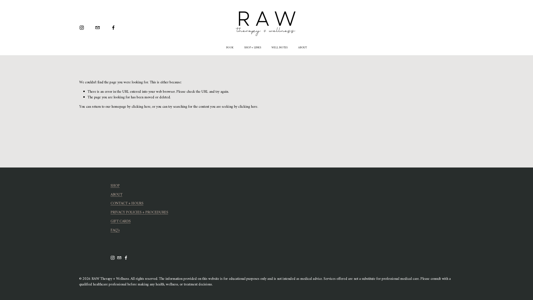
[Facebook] (113, 27)
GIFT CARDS (121, 221)
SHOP (115, 186)
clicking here (141, 107)
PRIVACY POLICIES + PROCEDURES (139, 212)
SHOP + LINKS (252, 47)
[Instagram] (81, 27)
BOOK (230, 47)
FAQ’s (115, 230)
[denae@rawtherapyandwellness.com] (97, 27)
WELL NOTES (279, 47)
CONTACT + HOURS (127, 203)
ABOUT (302, 47)
